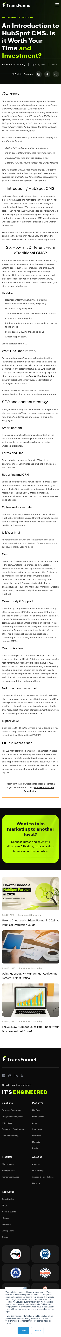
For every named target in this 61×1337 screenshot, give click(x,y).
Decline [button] (37, 1330)
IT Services (7, 1123)
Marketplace (8, 1164)
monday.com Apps (10, 1177)
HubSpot (36, 1110)
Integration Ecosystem (12, 1116)
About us (36, 1164)
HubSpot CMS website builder (40, 376)
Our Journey (37, 1170)
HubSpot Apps (8, 1170)
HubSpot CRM (25, 492)
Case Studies (8, 1199)
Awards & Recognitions (43, 1177)
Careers (36, 1183)
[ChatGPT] (39, 74)
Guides (5, 1237)
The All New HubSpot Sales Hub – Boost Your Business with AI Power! (30, 1029)
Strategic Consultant (11, 1110)
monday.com (38, 1116)
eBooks (5, 1218)
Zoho (34, 1123)
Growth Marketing (10, 1135)
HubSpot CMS (32, 232)
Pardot (35, 1148)
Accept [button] (23, 1330)
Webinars (6, 1224)
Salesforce (37, 1129)
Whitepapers (8, 1230)
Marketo (36, 1142)
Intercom (36, 1135)
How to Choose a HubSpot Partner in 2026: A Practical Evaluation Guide (30, 923)
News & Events (9, 1211)
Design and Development (13, 1129)
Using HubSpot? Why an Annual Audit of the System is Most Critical (29, 976)
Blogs (4, 1205)
